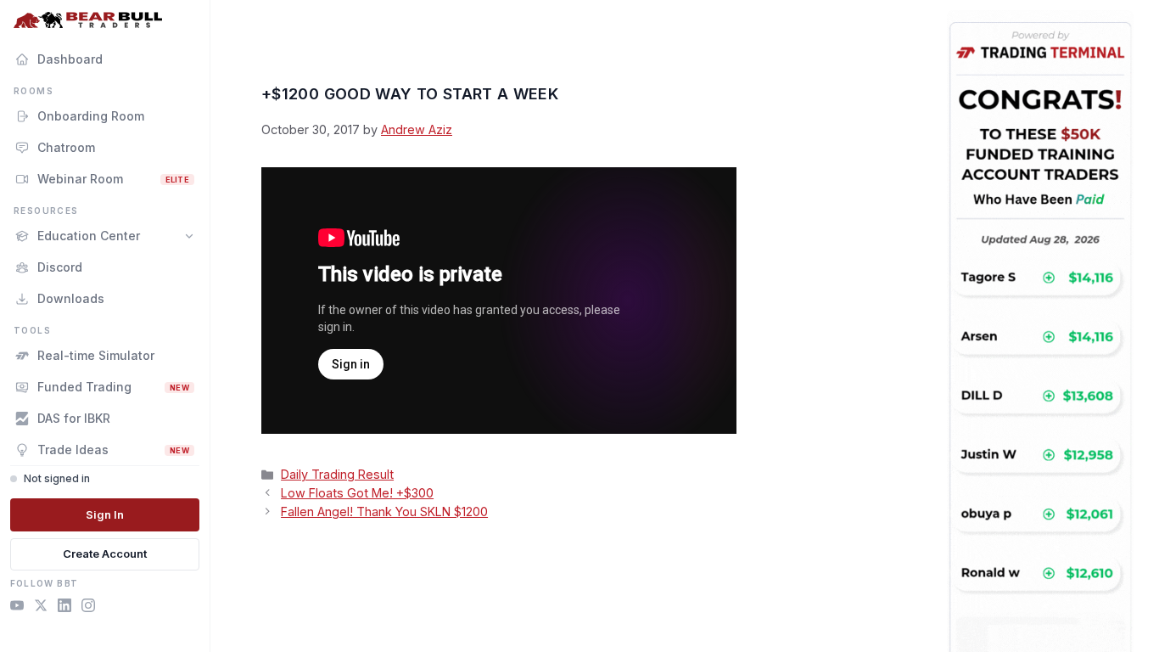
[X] (41, 608)
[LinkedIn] (64, 608)
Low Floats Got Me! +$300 (357, 493)
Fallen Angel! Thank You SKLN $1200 (384, 511)
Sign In (105, 514)
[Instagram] (88, 608)
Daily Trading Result (337, 474)
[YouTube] (17, 608)
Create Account (105, 553)
